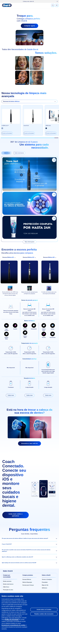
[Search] (52, 5)
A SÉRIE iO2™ (5, 125)
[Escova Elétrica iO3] (29, 272)
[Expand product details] (54, 160)
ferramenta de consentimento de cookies (13, 625)
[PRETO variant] (2, 128)
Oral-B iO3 (26, 125)
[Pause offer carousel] (57, 1)
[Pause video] (41, 43)
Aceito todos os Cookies (44, 609)
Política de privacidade (11, 619)
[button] (29, 538)
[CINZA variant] (46, 128)
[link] (29, 241)
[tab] (7, 153)
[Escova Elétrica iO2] (9, 272)
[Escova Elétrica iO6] (50, 272)
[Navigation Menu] (56, 5)
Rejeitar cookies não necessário (43, 614)
